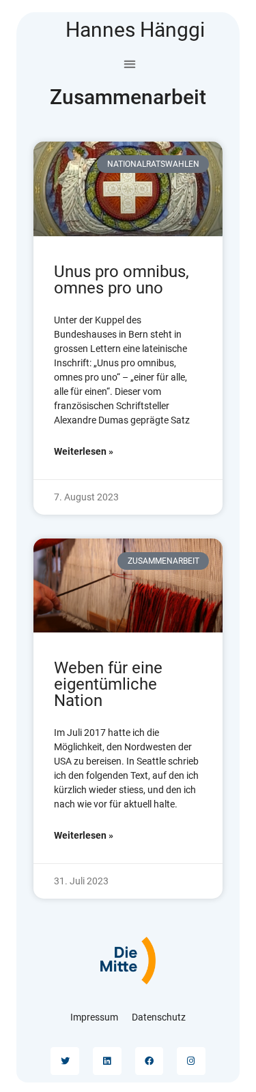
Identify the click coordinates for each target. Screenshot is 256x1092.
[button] (130, 63)
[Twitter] (65, 1061)
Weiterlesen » (83, 451)
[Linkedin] (107, 1061)
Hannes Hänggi (135, 30)
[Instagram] (191, 1061)
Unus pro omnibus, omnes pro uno (121, 280)
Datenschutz (159, 1017)
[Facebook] (149, 1061)
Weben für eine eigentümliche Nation (108, 684)
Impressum (94, 1017)
